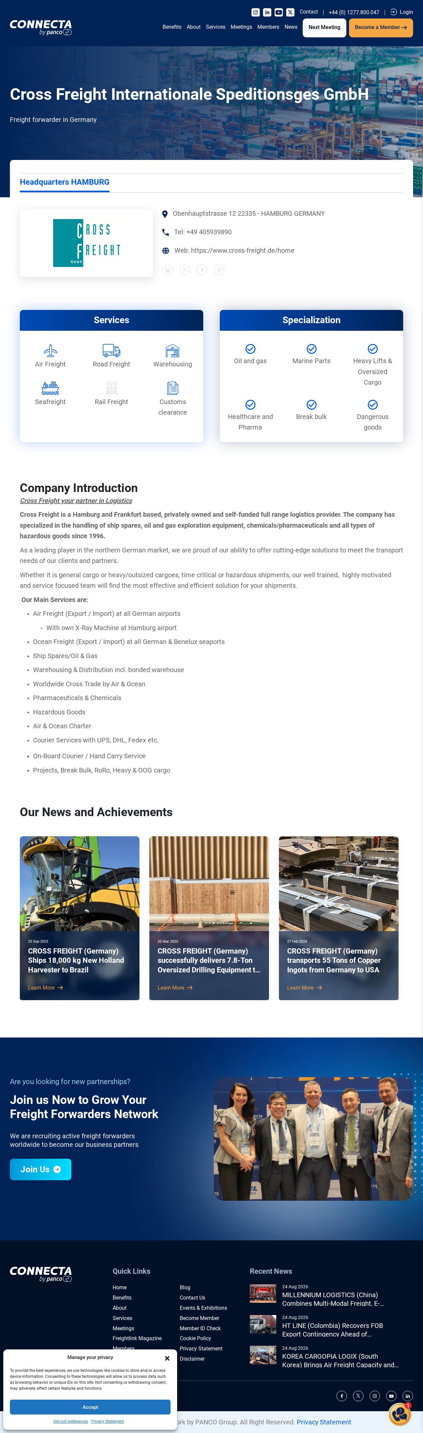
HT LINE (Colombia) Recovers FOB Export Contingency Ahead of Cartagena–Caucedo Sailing (332, 1330)
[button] (167, 1357)
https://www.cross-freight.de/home (242, 250)
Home (120, 1287)
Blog (185, 1287)
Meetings (241, 27)
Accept (90, 1407)
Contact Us (192, 1298)
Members (268, 27)
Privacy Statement (107, 1421)
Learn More (42, 988)
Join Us (36, 1169)
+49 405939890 (209, 232)
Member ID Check (200, 1328)
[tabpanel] (211, 243)
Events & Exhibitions (203, 1308)
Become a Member (378, 27)
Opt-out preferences (70, 1421)
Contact (309, 12)
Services (215, 27)
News (291, 27)
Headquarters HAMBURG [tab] (64, 182)
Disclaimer (192, 1359)
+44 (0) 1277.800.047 (354, 12)
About (194, 27)
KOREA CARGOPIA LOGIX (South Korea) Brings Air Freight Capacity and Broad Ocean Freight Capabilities (338, 1360)
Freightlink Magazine (137, 1338)
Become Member (199, 1318)
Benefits (172, 27)
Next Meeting (324, 27)
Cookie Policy (195, 1338)
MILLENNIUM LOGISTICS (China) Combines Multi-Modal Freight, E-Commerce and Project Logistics (331, 1299)
